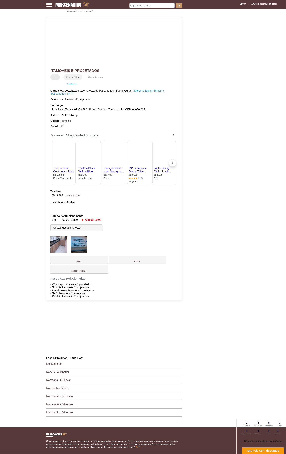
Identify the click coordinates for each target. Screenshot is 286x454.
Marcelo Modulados (57, 388)
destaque (264, 4)
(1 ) (71, 84)
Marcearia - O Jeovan (58, 380)
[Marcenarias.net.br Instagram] (50, 450)
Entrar (243, 4)
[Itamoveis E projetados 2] (79, 251)
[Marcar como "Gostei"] (53, 77)
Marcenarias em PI (62, 93)
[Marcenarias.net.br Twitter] (48, 450)
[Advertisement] (112, 43)
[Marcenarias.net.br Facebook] (47, 450)
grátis (274, 4)
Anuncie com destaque (263, 450)
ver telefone (73, 195)
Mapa (79, 261)
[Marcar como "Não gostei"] (57, 77)
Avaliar (137, 261)
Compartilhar (73, 77)
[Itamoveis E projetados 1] (58, 251)
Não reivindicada (95, 77)
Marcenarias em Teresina (149, 90)
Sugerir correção (79, 271)
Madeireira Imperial (57, 372)
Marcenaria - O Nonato (59, 404)
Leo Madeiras (54, 363)
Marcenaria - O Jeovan (59, 396)
